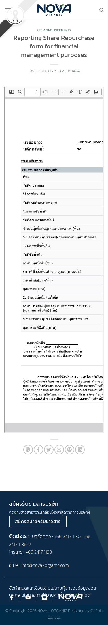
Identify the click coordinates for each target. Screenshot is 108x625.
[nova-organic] (54, 10)
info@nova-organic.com (45, 565)
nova (76, 71)
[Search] (101, 10)
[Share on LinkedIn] (80, 449)
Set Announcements (54, 30)
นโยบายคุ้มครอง (63, 587)
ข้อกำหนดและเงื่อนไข (28, 587)
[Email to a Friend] (59, 449)
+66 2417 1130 (67, 536)
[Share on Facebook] (38, 449)
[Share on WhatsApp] (28, 449)
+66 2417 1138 (39, 551)
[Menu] (7, 10)
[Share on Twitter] (49, 449)
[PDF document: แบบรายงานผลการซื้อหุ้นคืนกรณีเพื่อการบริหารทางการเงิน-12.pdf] (54, 260)
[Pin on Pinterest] (69, 449)
